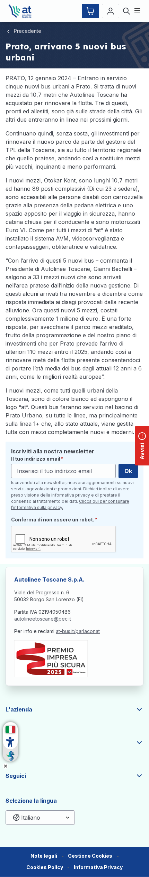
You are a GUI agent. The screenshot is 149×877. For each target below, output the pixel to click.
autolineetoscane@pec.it (42, 619)
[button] (90, 856)
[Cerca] (126, 11)
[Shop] (90, 11)
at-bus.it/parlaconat (78, 631)
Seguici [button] (16, 775)
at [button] (8, 742)
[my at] (110, 11)
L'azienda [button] (19, 709)
